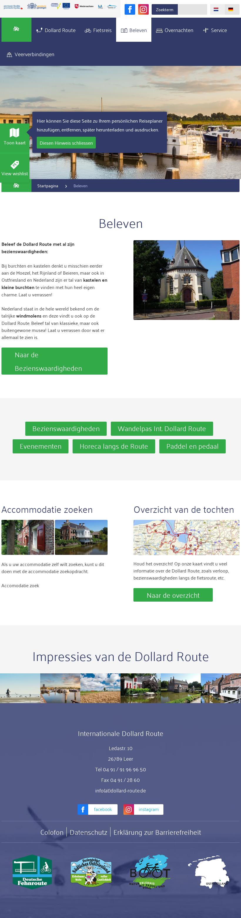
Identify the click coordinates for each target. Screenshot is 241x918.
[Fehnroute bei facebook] (130, 9)
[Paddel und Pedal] (149, 872)
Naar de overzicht (173, 595)
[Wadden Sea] (107, 7)
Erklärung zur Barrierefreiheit (157, 832)
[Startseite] (16, 185)
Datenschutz (88, 832)
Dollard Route (60, 29)
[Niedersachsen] (84, 6)
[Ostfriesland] (208, 872)
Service (219, 29)
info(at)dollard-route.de (120, 790)
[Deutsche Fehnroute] (32, 872)
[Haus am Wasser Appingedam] (81, 537)
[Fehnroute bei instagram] (143, 9)
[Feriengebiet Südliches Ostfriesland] (91, 872)
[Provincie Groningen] (36, 6)
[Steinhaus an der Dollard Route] (27, 537)
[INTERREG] (60, 6)
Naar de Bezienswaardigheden (48, 361)
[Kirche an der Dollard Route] (186, 280)
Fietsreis (102, 29)
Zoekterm (164, 9)
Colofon (51, 832)
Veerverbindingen (34, 54)
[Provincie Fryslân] (13, 7)
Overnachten (179, 29)
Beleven (138, 29)
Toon (15, 142)
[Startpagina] (16, 30)
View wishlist (14, 173)
